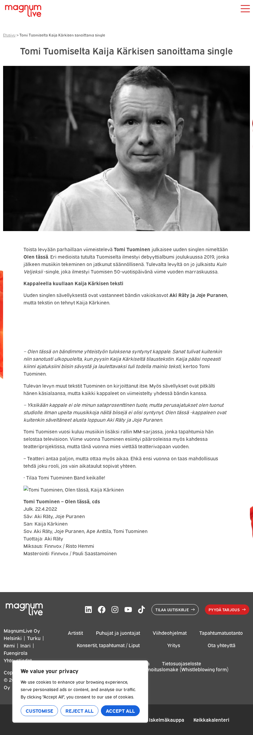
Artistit (75, 632)
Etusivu (9, 34)
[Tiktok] (141, 609)
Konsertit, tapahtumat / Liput (108, 645)
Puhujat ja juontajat (118, 632)
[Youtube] (128, 609)
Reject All (79, 710)
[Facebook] (102, 609)
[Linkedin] (88, 609)
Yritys (173, 645)
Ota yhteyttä (221, 645)
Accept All (120, 710)
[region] (80, 691)
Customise (39, 710)
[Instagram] (115, 609)
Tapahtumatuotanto (221, 632)
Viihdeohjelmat (170, 632)
